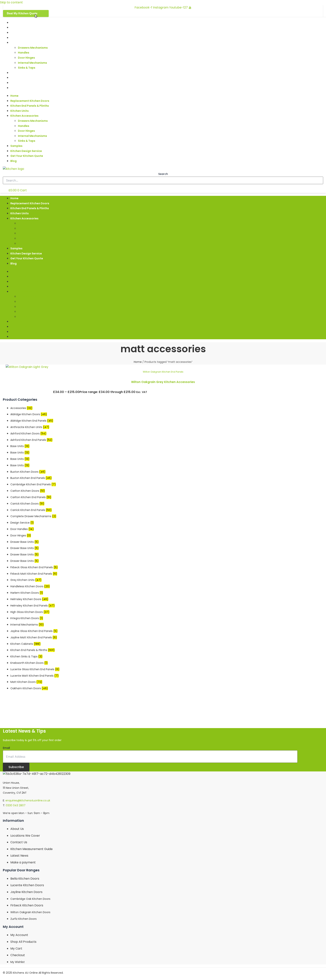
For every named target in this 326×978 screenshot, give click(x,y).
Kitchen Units (19, 38)
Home (14, 23)
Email (6, 748)
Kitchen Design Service (26, 78)
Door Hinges (26, 58)
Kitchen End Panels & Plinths (29, 32)
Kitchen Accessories (24, 42)
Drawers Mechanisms (33, 48)
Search (163, 174)
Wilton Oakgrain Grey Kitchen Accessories (163, 382)
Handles (23, 52)
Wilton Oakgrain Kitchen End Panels (163, 371)
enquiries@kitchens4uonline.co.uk (27, 800)
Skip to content (11, 2)
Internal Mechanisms (32, 63)
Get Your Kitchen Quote (26, 83)
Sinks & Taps (26, 68)
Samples (16, 73)
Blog (13, 88)
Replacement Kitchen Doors (29, 27)
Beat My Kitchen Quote (22, 13)
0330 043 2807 (15, 805)
